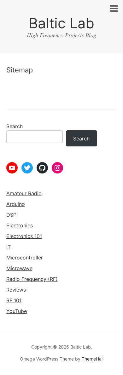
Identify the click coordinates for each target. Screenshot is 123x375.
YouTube (16, 311)
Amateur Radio (24, 193)
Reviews (16, 290)
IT (8, 247)
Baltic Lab (61, 23)
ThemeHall (92, 358)
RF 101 (13, 300)
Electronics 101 (24, 236)
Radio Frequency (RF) (32, 279)
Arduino (15, 204)
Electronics (19, 225)
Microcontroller (24, 257)
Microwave (19, 268)
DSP (11, 215)
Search (14, 126)
